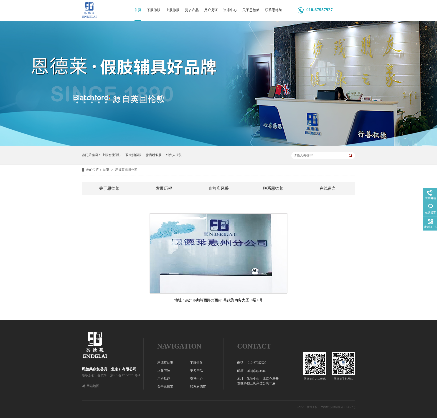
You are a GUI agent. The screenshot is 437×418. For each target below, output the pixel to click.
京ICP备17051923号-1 (125, 375)
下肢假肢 (153, 10)
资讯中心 (230, 10)
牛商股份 (325, 407)
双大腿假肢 (133, 155)
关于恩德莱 (250, 10)
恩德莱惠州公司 (126, 170)
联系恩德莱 (273, 10)
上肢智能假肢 (111, 155)
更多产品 (192, 10)
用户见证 (211, 10)
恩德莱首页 (165, 362)
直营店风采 (218, 188)
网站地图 (92, 386)
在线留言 (328, 188)
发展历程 (164, 188)
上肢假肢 (173, 10)
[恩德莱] (112, 344)
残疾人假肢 (174, 155)
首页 (138, 10)
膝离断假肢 (154, 155)
